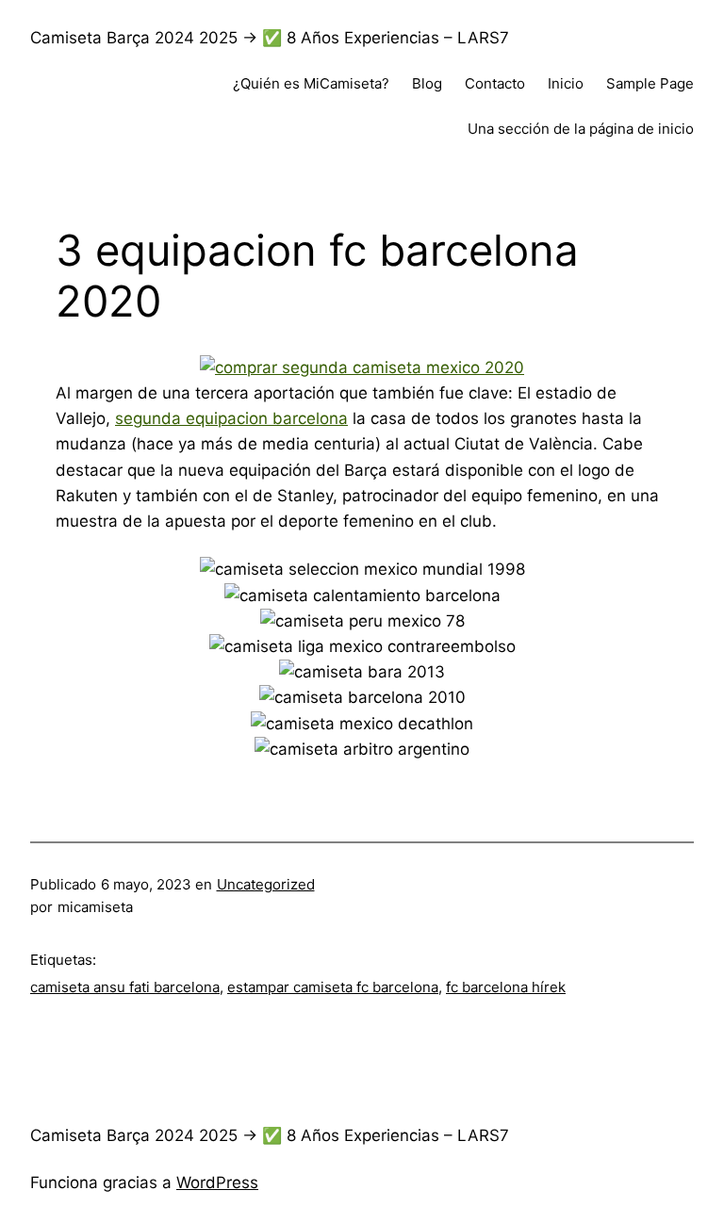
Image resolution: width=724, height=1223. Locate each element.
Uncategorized (266, 884)
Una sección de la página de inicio (581, 129)
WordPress (217, 1182)
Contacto (495, 83)
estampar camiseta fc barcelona (332, 987)
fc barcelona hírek (506, 987)
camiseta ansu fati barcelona (125, 987)
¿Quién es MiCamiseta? (311, 83)
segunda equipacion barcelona (231, 418)
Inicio (566, 83)
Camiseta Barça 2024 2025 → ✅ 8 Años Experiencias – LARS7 (269, 37)
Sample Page (650, 83)
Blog (427, 83)
